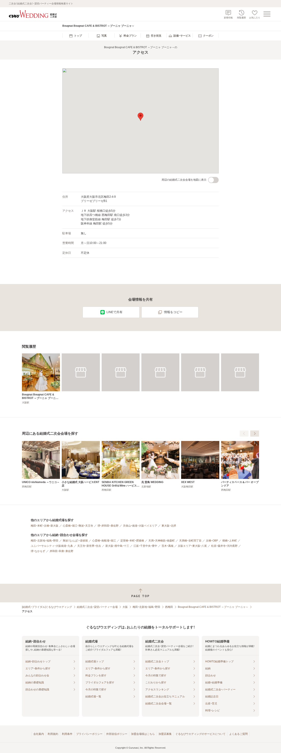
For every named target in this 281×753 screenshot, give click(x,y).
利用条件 (67, 733)
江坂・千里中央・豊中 (145, 545)
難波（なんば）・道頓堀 (75, 540)
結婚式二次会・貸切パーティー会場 (97, 606)
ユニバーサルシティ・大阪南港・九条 (52, 545)
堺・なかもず (38, 551)
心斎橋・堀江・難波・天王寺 (78, 525)
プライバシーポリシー (89, 733)
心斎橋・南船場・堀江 (104, 540)
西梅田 (169, 606)
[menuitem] (75, 36)
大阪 (125, 606)
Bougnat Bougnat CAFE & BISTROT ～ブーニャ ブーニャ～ (213, 606)
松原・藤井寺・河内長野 (224, 545)
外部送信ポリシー (116, 733)
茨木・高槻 (167, 545)
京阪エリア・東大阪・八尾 (192, 545)
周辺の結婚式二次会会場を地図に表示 (184, 179)
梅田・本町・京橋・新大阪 (44, 525)
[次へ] (254, 433)
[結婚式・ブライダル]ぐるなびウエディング (47, 606)
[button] (140, 117)
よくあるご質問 (238, 733)
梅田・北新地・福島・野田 (44, 540)
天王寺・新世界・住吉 (89, 545)
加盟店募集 (165, 733)
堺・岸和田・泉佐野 (108, 525)
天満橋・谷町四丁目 (190, 540)
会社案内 (38, 733)
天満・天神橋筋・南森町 (161, 540)
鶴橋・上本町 (229, 540)
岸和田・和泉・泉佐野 (61, 551)
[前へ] (244, 433)
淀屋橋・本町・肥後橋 (132, 540)
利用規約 (53, 733)
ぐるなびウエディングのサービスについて (200, 733)
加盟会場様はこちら (143, 733)
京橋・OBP (212, 540)
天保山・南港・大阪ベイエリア (140, 525)
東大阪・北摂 (169, 525)
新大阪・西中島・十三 (117, 545)
